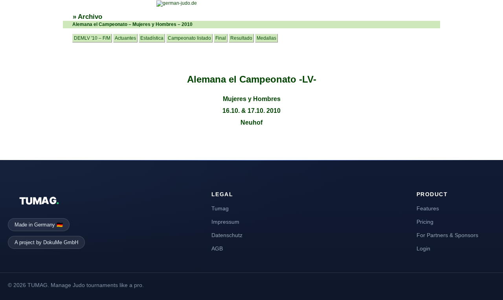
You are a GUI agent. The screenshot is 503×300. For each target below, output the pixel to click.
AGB (217, 248)
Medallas (266, 38)
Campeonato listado (189, 38)
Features (428, 208)
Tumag (220, 208)
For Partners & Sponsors (447, 235)
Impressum (225, 222)
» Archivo (87, 16)
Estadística (151, 38)
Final (220, 38)
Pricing (425, 222)
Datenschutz (226, 235)
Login (423, 248)
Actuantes (125, 38)
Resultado (241, 38)
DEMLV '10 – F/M (92, 38)
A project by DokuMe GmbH (46, 242)
